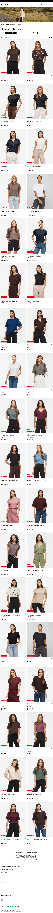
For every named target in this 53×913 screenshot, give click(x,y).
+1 (33, 439)
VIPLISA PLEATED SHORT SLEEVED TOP (9, 301)
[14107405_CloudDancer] (32, 125)
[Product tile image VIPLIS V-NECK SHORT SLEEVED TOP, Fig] (40, 415)
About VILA (4, 891)
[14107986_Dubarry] (32, 81)
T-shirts (47, 32)
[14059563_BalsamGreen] (1, 440)
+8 (33, 843)
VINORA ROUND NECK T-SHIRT (7, 211)
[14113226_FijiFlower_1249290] (31, 843)
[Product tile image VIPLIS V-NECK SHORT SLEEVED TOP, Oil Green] (40, 550)
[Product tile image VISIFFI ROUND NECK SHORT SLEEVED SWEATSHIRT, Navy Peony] (13, 325)
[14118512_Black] (1, 484)
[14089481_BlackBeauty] (3, 305)
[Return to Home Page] (5, 4)
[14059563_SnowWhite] (1, 395)
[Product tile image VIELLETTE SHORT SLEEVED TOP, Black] (13, 101)
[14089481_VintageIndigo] (6, 664)
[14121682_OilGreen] (29, 440)
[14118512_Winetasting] (6, 484)
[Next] (1, 58)
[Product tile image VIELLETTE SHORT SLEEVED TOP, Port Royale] (13, 684)
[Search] (44, 4)
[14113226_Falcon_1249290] (29, 843)
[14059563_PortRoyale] (1, 709)
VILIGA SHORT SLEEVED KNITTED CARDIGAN (37, 839)
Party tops (41, 32)
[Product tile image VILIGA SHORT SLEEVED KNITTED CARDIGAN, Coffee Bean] (40, 819)
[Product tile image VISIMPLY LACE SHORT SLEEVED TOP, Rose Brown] (40, 729)
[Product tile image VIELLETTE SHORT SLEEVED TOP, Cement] (40, 595)
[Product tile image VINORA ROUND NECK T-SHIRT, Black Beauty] (40, 639)
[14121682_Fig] (28, 440)
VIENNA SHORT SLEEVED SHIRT (34, 121)
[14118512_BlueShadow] (28, 484)
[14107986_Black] (29, 81)
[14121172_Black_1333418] (3, 349)
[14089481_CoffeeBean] (1, 305)
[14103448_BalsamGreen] (28, 798)
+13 (34, 80)
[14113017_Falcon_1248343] (28, 395)
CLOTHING (3, 24)
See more (36, 859)
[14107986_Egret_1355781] (1, 619)
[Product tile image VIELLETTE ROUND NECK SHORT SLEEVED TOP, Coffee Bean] (40, 56)
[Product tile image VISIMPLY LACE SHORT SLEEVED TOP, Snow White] (40, 146)
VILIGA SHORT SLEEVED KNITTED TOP (35, 391)
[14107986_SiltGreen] (31, 81)
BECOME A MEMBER (4, 872)
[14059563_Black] (1, 125)
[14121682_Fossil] (31, 440)
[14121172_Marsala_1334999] (4, 349)
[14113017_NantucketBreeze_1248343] (29, 395)
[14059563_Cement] (32, 260)
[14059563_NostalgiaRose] (1, 529)
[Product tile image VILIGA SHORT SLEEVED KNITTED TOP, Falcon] (40, 370)
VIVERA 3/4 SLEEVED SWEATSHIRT (8, 256)
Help (2, 886)
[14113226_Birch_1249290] (32, 843)
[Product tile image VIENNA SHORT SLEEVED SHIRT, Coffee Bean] (40, 325)
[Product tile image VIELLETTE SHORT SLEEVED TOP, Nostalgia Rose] (13, 505)
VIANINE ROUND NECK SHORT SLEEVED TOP (10, 480)
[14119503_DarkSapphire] (3, 260)
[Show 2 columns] (51, 37)
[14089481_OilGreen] (4, 305)
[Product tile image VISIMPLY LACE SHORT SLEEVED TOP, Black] (40, 280)
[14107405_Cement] (31, 125)
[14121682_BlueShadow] (32, 440)
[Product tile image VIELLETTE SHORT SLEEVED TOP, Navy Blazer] (40, 236)
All (2, 32)
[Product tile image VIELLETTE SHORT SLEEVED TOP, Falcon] (13, 550)
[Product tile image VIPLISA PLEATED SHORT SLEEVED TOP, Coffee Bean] (13, 280)
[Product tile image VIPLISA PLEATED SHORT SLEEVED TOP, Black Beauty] (13, 639)
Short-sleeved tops (10, 32)
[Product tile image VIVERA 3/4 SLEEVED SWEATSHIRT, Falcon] (13, 236)
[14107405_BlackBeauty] (28, 125)
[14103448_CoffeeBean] (1, 754)
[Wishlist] (46, 4)
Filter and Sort (6, 37)
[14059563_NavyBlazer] (4, 81)
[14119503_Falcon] (1, 260)
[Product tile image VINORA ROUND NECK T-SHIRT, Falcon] (13, 191)
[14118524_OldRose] (31, 170)
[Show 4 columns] (49, 37)
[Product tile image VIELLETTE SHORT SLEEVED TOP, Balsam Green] (13, 415)
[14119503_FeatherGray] (6, 260)
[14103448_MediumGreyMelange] (3, 215)
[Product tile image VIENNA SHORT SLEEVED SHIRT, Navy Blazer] (13, 146)
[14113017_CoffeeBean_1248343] (28, 709)
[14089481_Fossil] (6, 305)
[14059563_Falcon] (1, 574)
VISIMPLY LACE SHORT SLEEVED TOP (35, 166)
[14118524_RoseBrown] (28, 754)
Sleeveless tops (21, 32)
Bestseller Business (6, 895)
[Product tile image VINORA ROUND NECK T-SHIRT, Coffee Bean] (13, 729)
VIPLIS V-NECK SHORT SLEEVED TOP (35, 435)
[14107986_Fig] (1, 843)
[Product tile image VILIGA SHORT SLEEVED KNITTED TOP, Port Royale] (40, 505)
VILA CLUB (3, 882)
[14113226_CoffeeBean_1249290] (28, 843)
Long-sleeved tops (31, 32)
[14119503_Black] (4, 260)
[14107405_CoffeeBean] (28, 350)
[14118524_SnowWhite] (28, 170)
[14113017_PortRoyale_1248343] (28, 529)
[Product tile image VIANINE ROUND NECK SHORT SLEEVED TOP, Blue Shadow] (40, 460)
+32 (7, 80)
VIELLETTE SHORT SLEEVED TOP (7, 76)
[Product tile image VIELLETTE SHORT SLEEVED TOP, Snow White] (13, 370)
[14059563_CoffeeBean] (1, 81)
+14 (7, 215)
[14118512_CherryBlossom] (4, 484)
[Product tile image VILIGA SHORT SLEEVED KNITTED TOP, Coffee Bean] (40, 684)
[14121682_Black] (32, 574)
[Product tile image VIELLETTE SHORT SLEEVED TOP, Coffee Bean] (13, 56)
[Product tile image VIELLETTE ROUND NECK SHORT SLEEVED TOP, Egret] (13, 595)
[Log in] (41, 4)
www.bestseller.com (20, 911)
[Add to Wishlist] (25, 75)
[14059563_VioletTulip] (3, 81)
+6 (33, 394)
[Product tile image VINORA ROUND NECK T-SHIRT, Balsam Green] (40, 774)
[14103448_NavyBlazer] (4, 215)
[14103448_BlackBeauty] (6, 215)
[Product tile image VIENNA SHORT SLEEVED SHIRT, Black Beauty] (40, 101)
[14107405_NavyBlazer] (29, 125)
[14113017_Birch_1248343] (31, 395)
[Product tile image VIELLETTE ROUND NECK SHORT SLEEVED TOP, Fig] (13, 819)
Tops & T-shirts (9, 24)
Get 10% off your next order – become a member (26, 1)
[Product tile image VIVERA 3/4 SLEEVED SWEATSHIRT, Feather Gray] (13, 774)
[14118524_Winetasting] (32, 170)
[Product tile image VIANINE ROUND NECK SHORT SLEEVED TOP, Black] (13, 460)
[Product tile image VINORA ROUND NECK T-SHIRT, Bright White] (40, 191)
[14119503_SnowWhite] (6, 798)
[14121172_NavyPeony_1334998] (1, 349)
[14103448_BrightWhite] (28, 215)
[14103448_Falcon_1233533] (1, 215)
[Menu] (51, 4)
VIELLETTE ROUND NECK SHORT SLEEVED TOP (37, 76)
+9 (33, 125)
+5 (33, 170)
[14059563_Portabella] (6, 81)
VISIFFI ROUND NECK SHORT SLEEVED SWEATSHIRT (12, 346)
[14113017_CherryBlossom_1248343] (32, 395)
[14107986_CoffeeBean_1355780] (28, 81)
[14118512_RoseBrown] (3, 484)
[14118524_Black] (29, 170)
